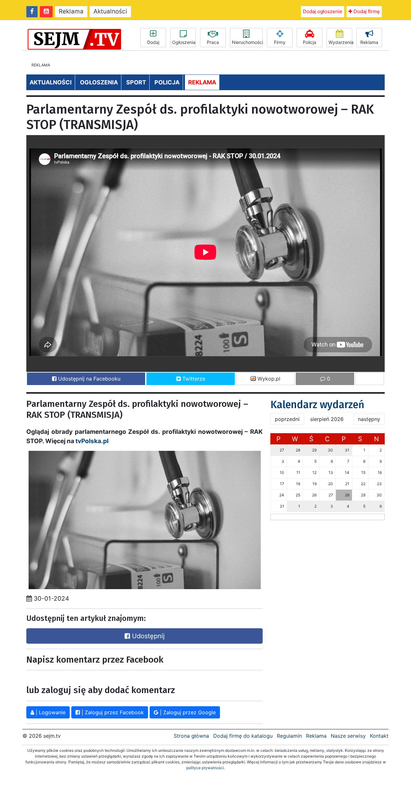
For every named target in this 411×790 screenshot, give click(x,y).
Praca (213, 42)
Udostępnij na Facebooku (88, 378)
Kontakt (379, 736)
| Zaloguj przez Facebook (112, 712)
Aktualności (110, 11)
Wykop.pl (268, 378)
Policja (309, 42)
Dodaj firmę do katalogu (243, 736)
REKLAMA (202, 82)
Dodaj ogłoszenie (322, 11)
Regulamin (289, 736)
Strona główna (191, 736)
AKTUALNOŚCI (51, 82)
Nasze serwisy (348, 736)
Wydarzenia (340, 42)
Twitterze (193, 378)
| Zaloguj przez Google (187, 712)
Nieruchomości (247, 42)
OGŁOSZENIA (99, 82)
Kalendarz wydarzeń (317, 405)
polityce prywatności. (205, 767)
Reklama (71, 11)
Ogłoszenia (184, 42)
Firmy (279, 42)
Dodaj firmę (366, 11)
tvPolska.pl (92, 441)
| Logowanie (50, 712)
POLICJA (166, 82)
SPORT (136, 82)
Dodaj (153, 42)
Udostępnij (147, 636)
